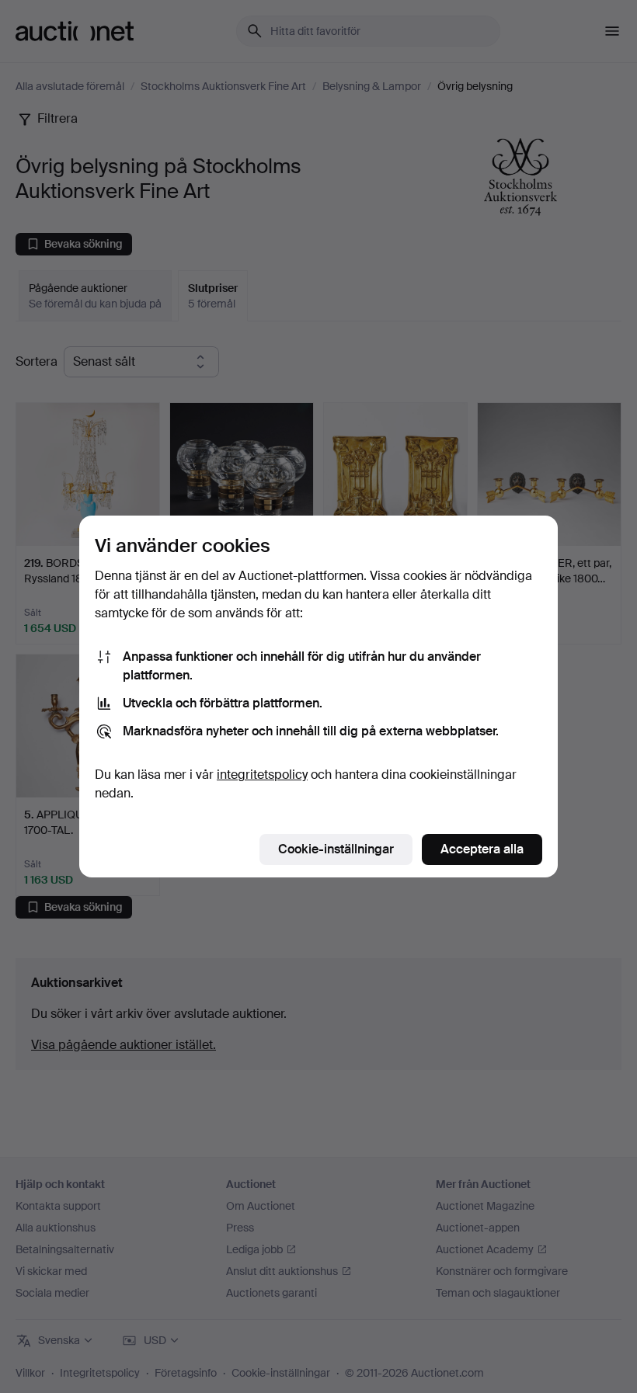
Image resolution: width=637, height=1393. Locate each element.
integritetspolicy (262, 774)
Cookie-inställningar (336, 849)
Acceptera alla (482, 849)
